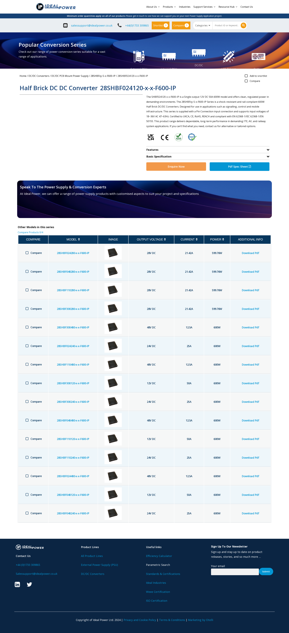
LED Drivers (228, 69)
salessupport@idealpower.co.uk (91, 25)
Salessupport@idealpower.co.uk (36, 573)
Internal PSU (169, 69)
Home (23, 76)
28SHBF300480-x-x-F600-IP (73, 327)
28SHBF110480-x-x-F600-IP (73, 364)
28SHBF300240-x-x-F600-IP (73, 402)
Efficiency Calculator (159, 556)
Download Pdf (250, 253)
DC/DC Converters (38, 76)
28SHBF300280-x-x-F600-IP (73, 309)
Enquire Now (176, 166)
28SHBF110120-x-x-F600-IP (73, 439)
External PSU (139, 69)
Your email (218, 566)
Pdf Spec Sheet (238, 166)
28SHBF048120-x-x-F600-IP (73, 495)
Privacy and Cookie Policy (140, 620)
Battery (258, 69)
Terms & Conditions (172, 620)
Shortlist (159, 25)
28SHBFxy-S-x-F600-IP (103, 76)
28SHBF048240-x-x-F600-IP (73, 513)
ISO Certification (156, 600)
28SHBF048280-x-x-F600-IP (73, 271)
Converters (199, 70)
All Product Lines (92, 556)
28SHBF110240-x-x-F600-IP (73, 457)
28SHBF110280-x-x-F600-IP (73, 290)
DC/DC (199, 65)
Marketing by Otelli (200, 620)
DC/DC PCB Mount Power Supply (70, 76)
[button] (37, 209)
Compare (180, 25)
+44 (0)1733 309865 (28, 565)
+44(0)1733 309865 (137, 25)
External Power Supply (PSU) (99, 565)
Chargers (258, 74)
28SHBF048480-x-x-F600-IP (73, 420)
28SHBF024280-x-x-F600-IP (73, 253)
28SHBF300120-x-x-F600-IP (73, 383)
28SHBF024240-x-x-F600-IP (73, 346)
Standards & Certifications (163, 574)
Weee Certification (158, 592)
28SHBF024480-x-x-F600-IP (73, 476)
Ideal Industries (156, 583)
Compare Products (30, 232)
